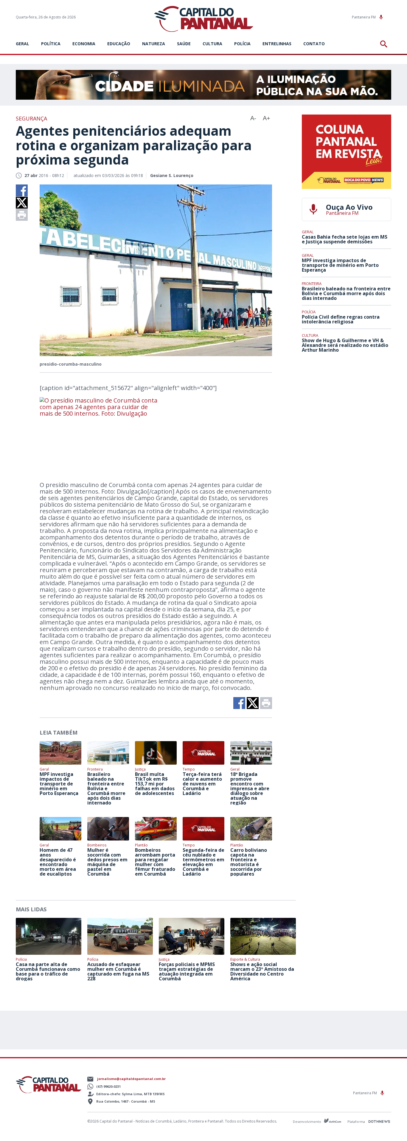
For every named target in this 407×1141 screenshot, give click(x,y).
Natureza (153, 43)
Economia (83, 43)
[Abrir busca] (384, 44)
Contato (314, 43)
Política (50, 43)
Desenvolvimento (307, 1121)
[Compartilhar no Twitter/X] (22, 203)
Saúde (184, 43)
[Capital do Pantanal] (203, 19)
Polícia (242, 43)
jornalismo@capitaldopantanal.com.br (131, 1078)
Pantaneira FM (364, 17)
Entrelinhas (276, 43)
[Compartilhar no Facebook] (22, 190)
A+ (266, 118)
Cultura (212, 43)
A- (253, 118)
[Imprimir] (22, 215)
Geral (22, 43)
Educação (118, 43)
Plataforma (356, 1121)
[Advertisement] (346, 401)
